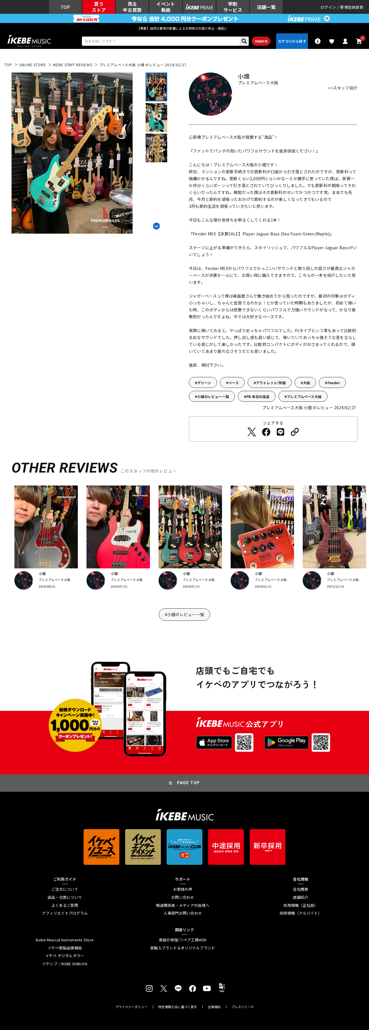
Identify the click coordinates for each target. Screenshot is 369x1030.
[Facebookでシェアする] (266, 432)
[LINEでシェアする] (280, 432)
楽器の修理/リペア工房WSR (183, 940)
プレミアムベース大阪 (304, 396)
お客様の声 (182, 889)
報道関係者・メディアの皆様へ (182, 905)
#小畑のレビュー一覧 (184, 614)
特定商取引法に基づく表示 (177, 1006)
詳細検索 (261, 41)
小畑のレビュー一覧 (213, 396)
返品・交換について (65, 897)
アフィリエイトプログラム (65, 913)
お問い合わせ (182, 897)
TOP (8, 65)
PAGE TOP (188, 782)
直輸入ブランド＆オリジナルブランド (182, 948)
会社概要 (300, 889)
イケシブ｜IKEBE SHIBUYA (65, 964)
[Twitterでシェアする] (251, 432)
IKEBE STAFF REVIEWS (72, 65)
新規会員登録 (351, 7)
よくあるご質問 (64, 905)
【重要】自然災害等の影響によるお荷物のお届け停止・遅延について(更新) (184, 28)
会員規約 (214, 1006)
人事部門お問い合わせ (182, 913)
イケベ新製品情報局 (65, 948)
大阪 (306, 382)
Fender (333, 382)
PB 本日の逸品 (258, 396)
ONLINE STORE (32, 65)
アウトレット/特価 (271, 382)
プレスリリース (242, 1006)
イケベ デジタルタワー (64, 955)
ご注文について (64, 889)
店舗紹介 (300, 897)
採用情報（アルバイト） (301, 913)
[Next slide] (156, 225)
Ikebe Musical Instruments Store (65, 940)
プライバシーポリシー (131, 1006)
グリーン (204, 382)
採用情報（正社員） (300, 905)
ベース (233, 382)
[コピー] (295, 432)
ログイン (328, 7)
